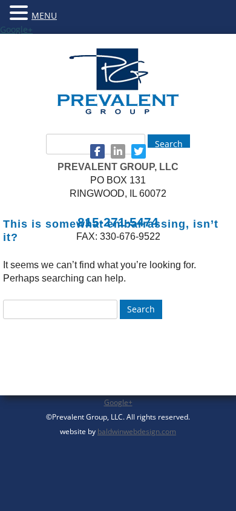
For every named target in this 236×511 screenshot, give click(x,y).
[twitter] (138, 151)
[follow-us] (97, 151)
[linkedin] (118, 151)
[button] (20, 12)
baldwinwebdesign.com (136, 431)
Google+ (16, 29)
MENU (44, 15)
